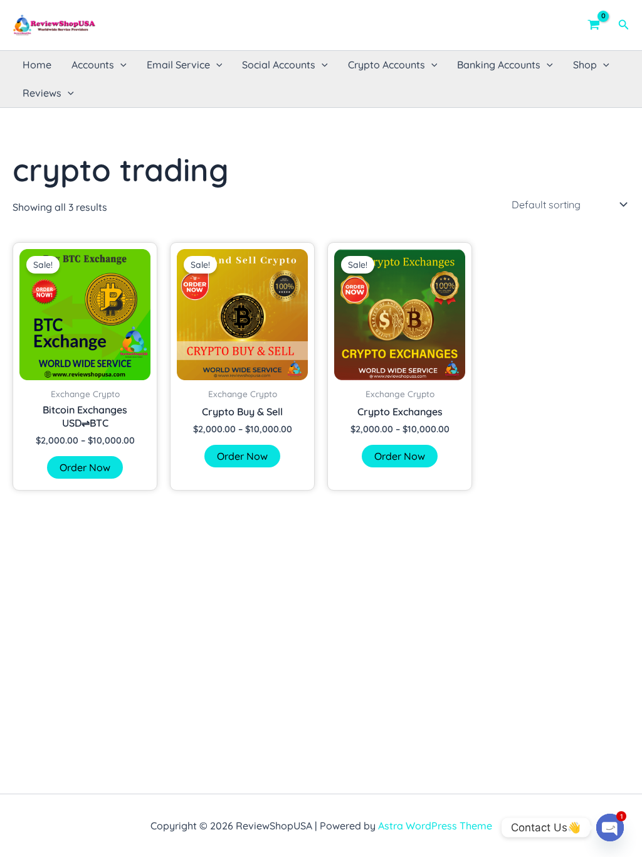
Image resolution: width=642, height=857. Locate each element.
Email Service (178, 64)
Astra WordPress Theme (435, 825)
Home (37, 64)
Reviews (42, 93)
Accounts (92, 64)
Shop (585, 64)
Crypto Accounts (386, 64)
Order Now (85, 467)
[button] (623, 25)
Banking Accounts (498, 64)
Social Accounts (278, 64)
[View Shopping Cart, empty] (594, 25)
